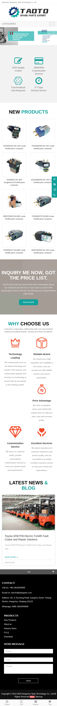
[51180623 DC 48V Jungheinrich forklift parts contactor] (14, 164)
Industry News (10, 628)
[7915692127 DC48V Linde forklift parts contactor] (14, 235)
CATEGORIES (9, 24)
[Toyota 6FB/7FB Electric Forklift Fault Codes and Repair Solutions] (28, 512)
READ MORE (28, 302)
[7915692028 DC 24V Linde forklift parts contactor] (42, 131)
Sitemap (38, 697)
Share (7, 704)
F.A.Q (6, 632)
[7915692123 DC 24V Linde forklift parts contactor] (14, 131)
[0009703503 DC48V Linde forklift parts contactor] (14, 201)
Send (28, 681)
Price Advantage (41, 400)
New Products (10, 620)
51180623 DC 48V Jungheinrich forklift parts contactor (14, 182)
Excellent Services (41, 443)
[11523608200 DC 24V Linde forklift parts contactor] (42, 164)
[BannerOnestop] (28, 36)
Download (8, 636)
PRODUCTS (11, 615)
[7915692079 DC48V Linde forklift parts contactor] (42, 201)
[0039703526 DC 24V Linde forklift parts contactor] (42, 235)
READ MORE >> (12, 557)
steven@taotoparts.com (21, 593)
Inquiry (35, 704)
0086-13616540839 (20, 606)
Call (21, 704)
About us (8, 624)
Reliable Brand (41, 354)
